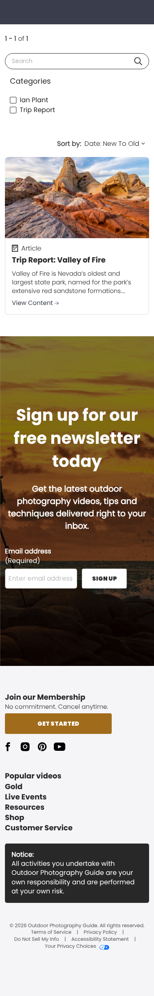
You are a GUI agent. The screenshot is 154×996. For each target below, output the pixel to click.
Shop (14, 818)
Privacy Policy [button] (100, 932)
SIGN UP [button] (104, 578)
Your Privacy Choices (70, 946)
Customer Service (39, 828)
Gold (14, 787)
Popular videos (33, 776)
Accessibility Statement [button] (100, 939)
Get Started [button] (58, 723)
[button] (138, 61)
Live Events (26, 797)
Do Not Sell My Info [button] (36, 939)
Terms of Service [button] (51, 932)
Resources (24, 807)
